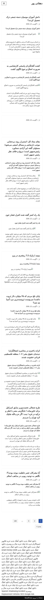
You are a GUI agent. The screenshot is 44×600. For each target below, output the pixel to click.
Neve (40, 598)
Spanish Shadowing (10, 591)
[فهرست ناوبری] (4, 3)
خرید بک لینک (27, 544)
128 (15, 521)
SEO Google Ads (27, 594)
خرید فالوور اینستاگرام (27, 556)
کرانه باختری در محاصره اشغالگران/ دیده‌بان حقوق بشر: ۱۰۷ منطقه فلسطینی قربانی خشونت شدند (22, 354)
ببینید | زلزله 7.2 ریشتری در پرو (26, 255)
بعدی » (39, 526)
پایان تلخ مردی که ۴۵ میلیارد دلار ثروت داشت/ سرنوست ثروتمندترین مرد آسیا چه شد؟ (23, 299)
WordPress (28, 598)
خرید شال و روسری (13, 544)
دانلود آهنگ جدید (17, 541)
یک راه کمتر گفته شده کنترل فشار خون (23, 215)
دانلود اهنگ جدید (30, 541)
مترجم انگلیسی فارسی (19, 579)
